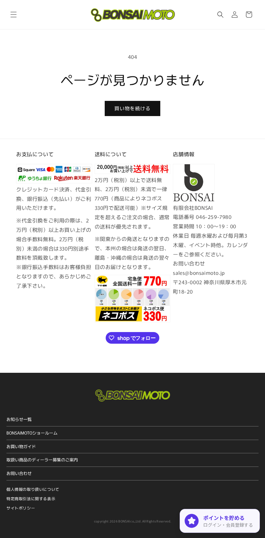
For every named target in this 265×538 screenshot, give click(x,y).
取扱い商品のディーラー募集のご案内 (42, 460)
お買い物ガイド (21, 446)
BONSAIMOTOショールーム (32, 433)
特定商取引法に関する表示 (30, 498)
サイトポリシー (20, 508)
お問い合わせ (19, 473)
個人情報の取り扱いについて (32, 489)
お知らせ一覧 (19, 419)
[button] (13, 14)
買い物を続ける (132, 108)
